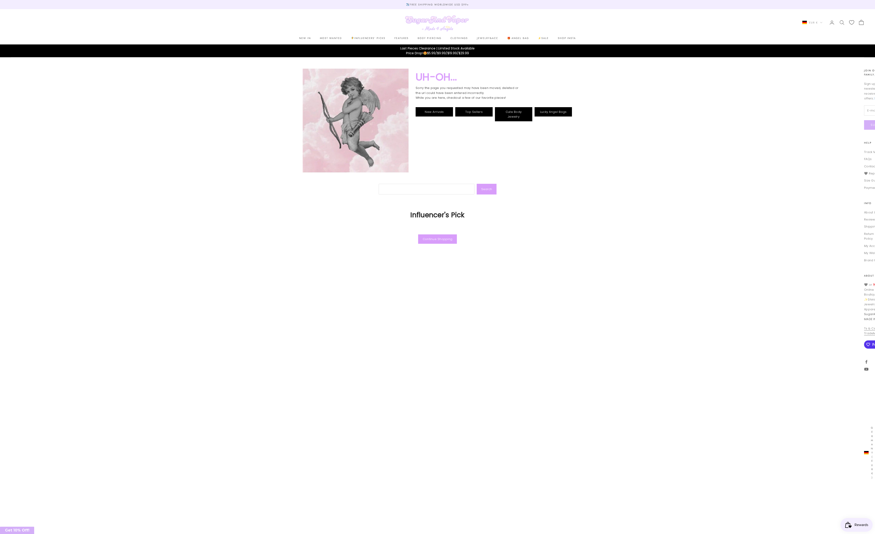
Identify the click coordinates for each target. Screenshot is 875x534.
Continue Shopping (437, 239)
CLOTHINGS (459, 38)
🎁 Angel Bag (518, 38)
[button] (17, 530)
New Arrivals (434, 112)
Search (486, 189)
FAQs (868, 159)
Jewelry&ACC (487, 38)
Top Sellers (474, 112)
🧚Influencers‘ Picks (368, 38)
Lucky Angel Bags (553, 112)
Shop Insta (567, 38)
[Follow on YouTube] (866, 369)
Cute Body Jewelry (514, 114)
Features (401, 38)
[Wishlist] (851, 22)
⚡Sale (543, 38)
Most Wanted (331, 38)
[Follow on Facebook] (866, 362)
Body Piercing (429, 38)
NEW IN (305, 38)
